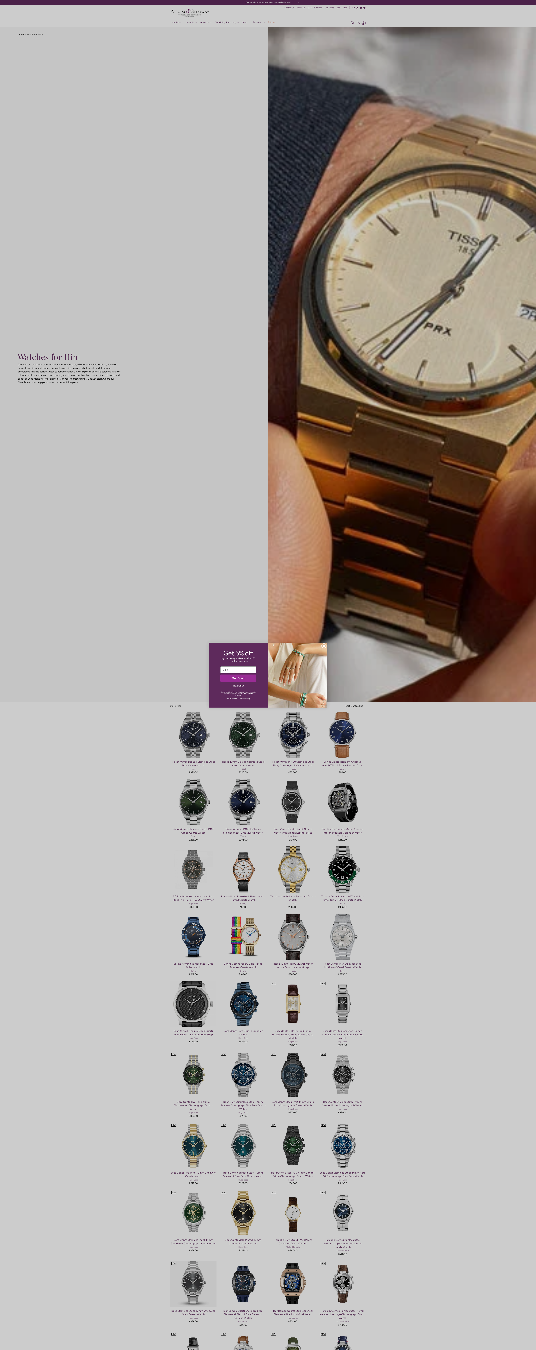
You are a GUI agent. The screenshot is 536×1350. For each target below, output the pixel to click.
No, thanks (238, 686)
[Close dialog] (324, 646)
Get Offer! (238, 678)
